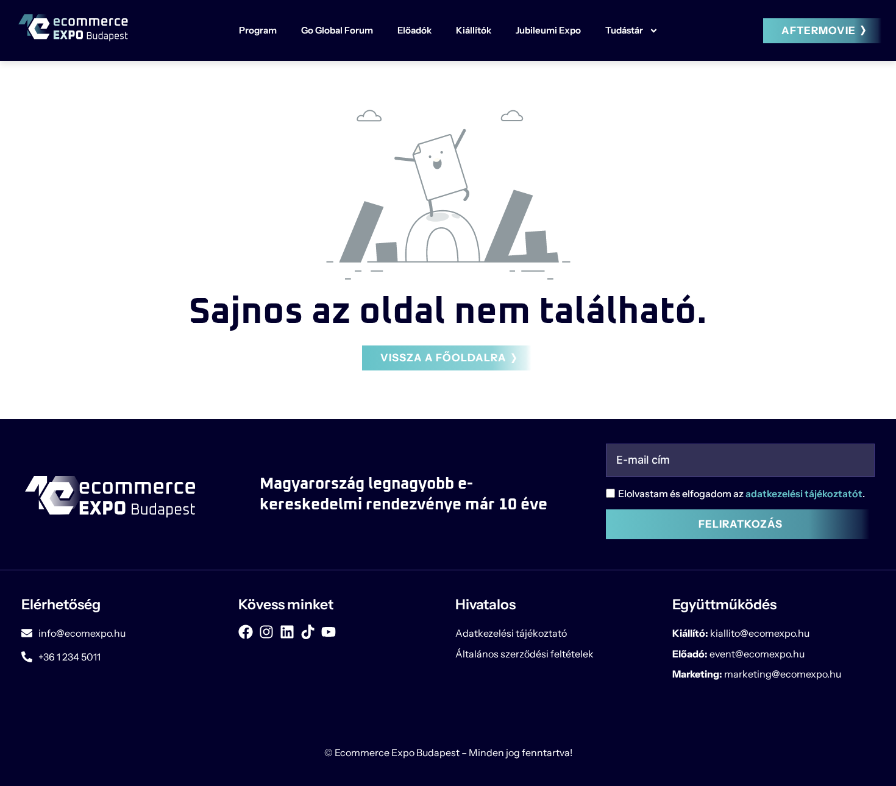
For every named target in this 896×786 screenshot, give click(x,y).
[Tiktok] (307, 632)
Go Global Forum (337, 30)
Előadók (414, 30)
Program (258, 30)
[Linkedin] (287, 632)
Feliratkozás (741, 524)
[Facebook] (245, 632)
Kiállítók (473, 30)
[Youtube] (328, 632)
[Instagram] (266, 632)
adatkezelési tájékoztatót (803, 493)
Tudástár (624, 30)
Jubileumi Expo (548, 30)
